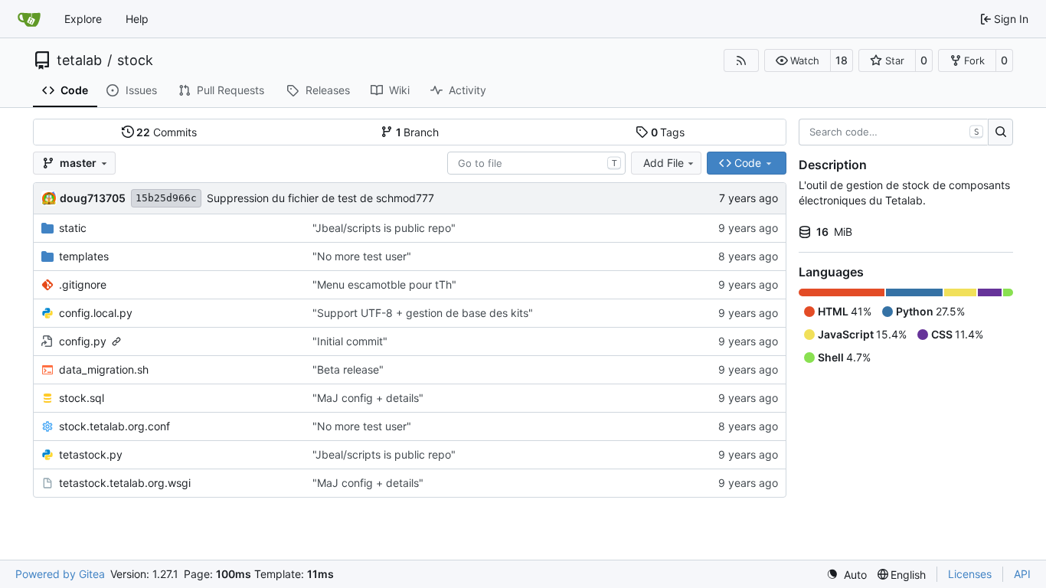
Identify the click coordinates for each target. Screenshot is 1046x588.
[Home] (29, 19)
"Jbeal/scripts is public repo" (384, 227)
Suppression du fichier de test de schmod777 (320, 197)
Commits (166, 132)
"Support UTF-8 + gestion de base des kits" (422, 312)
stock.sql (81, 397)
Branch (418, 132)
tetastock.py (91, 454)
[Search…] (1000, 132)
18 (841, 60)
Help (137, 18)
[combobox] (536, 163)
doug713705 (93, 197)
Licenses (970, 573)
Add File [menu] (663, 162)
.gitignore (82, 284)
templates (84, 256)
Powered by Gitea (60, 573)
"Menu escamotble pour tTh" (384, 284)
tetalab (79, 60)
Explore (83, 18)
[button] (797, 60)
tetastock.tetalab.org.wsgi (125, 482)
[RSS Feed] (741, 60)
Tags (668, 132)
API (1022, 573)
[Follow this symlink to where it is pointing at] (116, 341)
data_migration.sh (104, 369)
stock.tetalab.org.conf (114, 426)
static (73, 227)
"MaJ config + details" (367, 397)
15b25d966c (166, 198)
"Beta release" (348, 369)
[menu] (846, 574)
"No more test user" (361, 256)
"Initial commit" (349, 341)
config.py (82, 341)
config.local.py (95, 312)
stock (135, 60)
